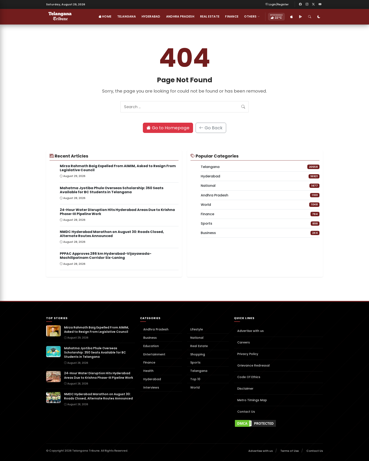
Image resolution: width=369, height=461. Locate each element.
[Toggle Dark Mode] (319, 17)
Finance (231, 16)
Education (151, 346)
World (195, 387)
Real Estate (209, 16)
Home (106, 16)
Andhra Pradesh (180, 16)
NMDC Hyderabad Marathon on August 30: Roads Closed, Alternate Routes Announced (112, 233)
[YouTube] (320, 4)
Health (148, 371)
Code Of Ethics (248, 377)
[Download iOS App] (291, 17)
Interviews (151, 387)
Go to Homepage (170, 128)
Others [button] (250, 16)
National (197, 338)
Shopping (197, 354)
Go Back (213, 128)
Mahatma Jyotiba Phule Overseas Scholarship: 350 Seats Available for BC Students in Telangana (111, 190)
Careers (243, 342)
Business (150, 338)
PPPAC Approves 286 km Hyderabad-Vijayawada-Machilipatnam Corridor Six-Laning (105, 255)
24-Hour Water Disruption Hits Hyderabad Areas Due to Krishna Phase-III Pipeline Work (117, 211)
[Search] (309, 16)
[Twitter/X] (313, 4)
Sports (195, 362)
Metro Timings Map (252, 400)
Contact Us (246, 411)
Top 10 (195, 379)
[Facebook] (300, 4)
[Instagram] (307, 4)
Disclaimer (245, 388)
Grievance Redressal (253, 365)
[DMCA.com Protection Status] (278, 423)
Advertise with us (250, 331)
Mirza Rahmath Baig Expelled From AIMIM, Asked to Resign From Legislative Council (118, 167)
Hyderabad (151, 16)
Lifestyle (196, 329)
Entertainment (154, 354)
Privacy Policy (247, 354)
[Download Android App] (300, 17)
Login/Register (279, 4)
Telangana (126, 16)
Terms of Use (289, 451)
